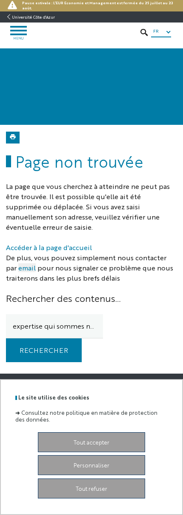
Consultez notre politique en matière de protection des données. (86, 415)
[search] (54, 326)
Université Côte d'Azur (33, 17)
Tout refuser (91, 488)
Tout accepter (91, 442)
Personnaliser (91, 465)
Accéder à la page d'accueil (49, 247)
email (27, 267)
